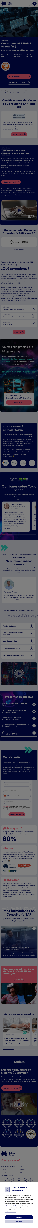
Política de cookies (10, 1212)
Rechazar (19, 1221)
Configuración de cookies (13, 1205)
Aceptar (19, 1217)
